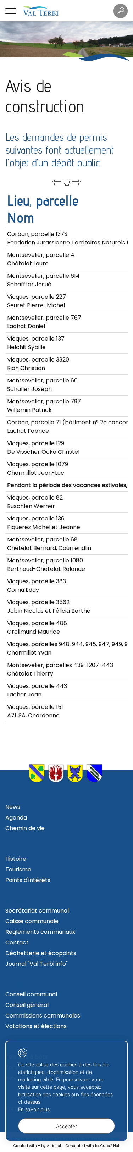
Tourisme (18, 869)
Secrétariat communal (37, 910)
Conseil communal (31, 994)
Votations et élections (36, 1026)
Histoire (15, 859)
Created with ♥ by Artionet (37, 1145)
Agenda (16, 818)
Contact (17, 942)
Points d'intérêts (27, 880)
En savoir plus (34, 1109)
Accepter (66, 1126)
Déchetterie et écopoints (40, 953)
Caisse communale (32, 921)
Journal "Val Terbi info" (36, 964)
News (12, 807)
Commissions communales (42, 1016)
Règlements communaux (40, 932)
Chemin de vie (25, 828)
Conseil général (27, 1005)
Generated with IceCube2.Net (93, 1145)
